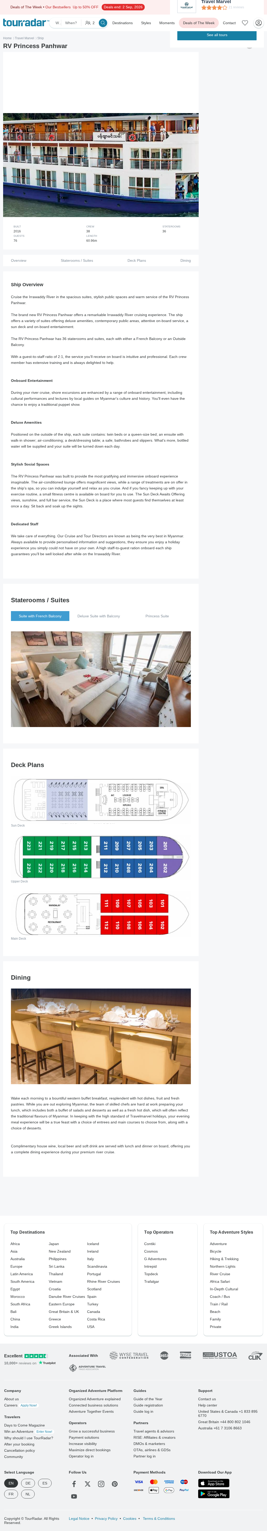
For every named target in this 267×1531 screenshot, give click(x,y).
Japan (54, 1244)
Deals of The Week (199, 23)
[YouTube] (74, 1496)
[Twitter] (87, 1484)
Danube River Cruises (67, 1296)
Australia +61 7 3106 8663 (220, 1428)
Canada (93, 1312)
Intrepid (150, 1266)
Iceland (93, 1244)
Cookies (129, 1518)
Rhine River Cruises (103, 1281)
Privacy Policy (106, 1518)
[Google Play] (213, 1494)
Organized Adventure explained (95, 1399)
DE (28, 1483)
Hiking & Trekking (224, 1259)
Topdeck (151, 1274)
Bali (13, 1312)
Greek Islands (60, 1327)
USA (90, 1327)
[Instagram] (101, 1484)
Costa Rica (96, 1319)
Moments (167, 23)
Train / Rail (219, 1304)
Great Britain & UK (64, 1312)
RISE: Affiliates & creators (154, 1437)
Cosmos (151, 1251)
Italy (90, 1259)
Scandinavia (97, 1266)
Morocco (17, 1296)
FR (11, 1494)
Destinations (122, 23)
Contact (229, 23)
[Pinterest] (115, 1484)
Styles (146, 23)
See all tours (217, 35)
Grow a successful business (92, 1431)
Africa (15, 1244)
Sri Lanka (56, 1266)
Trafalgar (151, 1281)
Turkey (92, 1304)
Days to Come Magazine (24, 1425)
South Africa (20, 1304)
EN (11, 1483)
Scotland (94, 1289)
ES (45, 1483)
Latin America (21, 1274)
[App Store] (213, 1483)
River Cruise (220, 1274)
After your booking (19, 1444)
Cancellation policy (19, 1450)
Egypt (15, 1289)
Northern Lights (222, 1266)
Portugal (94, 1274)
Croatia (55, 1289)
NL (28, 1494)
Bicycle (215, 1251)
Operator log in (81, 1456)
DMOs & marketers (149, 1444)
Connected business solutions (93, 1405)
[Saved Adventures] (245, 23)
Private (215, 1327)
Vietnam (55, 1281)
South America (22, 1281)
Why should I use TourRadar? (28, 1438)
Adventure (218, 1244)
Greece (55, 1319)
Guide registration (148, 1405)
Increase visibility (83, 1444)
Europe (16, 1266)
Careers (20, 1405)
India (14, 1327)
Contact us (207, 1399)
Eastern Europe (62, 1304)
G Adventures (155, 1259)
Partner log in (145, 1456)
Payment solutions (84, 1437)
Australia (17, 1259)
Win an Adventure (28, 1431)
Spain (91, 1296)
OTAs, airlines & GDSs (152, 1450)
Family (215, 1319)
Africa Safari (220, 1281)
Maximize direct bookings (90, 1450)
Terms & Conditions (158, 1518)
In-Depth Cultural (224, 1289)
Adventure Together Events (91, 1411)
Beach (215, 1312)
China (15, 1319)
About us (11, 1399)
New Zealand (60, 1251)
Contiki (149, 1244)
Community (13, 1457)
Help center (207, 1405)
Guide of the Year (148, 1399)
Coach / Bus (220, 1296)
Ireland (93, 1251)
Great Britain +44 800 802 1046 (224, 1422)
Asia (13, 1251)
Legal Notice (79, 1518)
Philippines (57, 1259)
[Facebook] (74, 1484)
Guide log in (143, 1411)
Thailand (56, 1274)
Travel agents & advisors (154, 1431)
